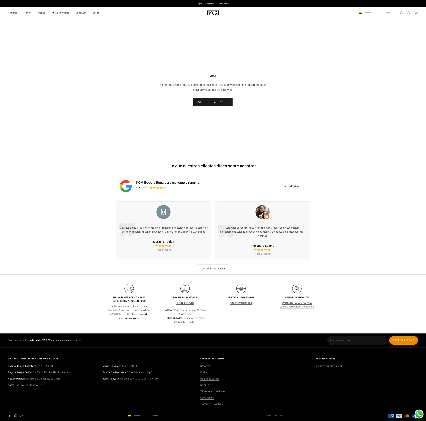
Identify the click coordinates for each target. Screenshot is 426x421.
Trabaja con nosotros (211, 404)
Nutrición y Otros (60, 13)
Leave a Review (291, 186)
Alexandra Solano (262, 245)
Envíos (203, 372)
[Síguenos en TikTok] (21, 415)
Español (388, 13)
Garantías (205, 385)
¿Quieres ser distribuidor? (329, 366)
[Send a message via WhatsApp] (419, 414)
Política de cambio (209, 378)
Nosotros (205, 366)
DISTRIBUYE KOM (222, 3)
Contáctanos (207, 397)
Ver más (200, 231)
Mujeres (27, 13)
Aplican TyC (185, 314)
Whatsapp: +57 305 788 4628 (297, 303)
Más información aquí (241, 303)
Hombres (12, 13)
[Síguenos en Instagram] (15, 415)
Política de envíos (185, 303)
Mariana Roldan (163, 241)
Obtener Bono (403, 340)
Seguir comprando (213, 102)
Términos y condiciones (212, 391)
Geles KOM (81, 13)
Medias (41, 13)
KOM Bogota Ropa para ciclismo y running (168, 183)
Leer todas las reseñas (213, 268)
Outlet (96, 13)
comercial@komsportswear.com (297, 306)
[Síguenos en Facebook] (9, 415)
